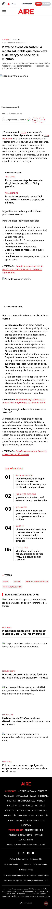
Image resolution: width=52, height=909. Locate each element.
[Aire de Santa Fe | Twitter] (23, 853)
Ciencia (41, 801)
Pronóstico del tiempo (20, 835)
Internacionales (26, 801)
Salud (33, 796)
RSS (46, 881)
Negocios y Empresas (27, 820)
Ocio (43, 820)
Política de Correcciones (19, 859)
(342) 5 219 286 (17, 896)
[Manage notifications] (46, 903)
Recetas (16, 39)
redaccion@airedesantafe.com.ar (37, 896)
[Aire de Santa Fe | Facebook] (18, 853)
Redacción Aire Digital (12, 113)
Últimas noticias (27, 791)
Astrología (42, 815)
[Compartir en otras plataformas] (42, 119)
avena (17, 582)
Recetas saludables (12, 587)
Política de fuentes (40, 864)
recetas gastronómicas (37, 582)
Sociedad (26, 825)
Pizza (5, 582)
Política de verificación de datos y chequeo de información (26, 875)
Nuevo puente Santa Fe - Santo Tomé (26, 845)
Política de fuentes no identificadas (17, 864)
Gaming (10, 820)
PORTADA (5, 39)
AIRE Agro (12, 806)
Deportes (40, 806)
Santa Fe (42, 791)
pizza (23, 132)
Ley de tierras (26, 840)
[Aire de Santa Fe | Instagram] (28, 853)
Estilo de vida (39, 810)
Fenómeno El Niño (34, 830)
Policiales (9, 796)
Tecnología (10, 815)
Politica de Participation (13, 881)
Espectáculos (26, 806)
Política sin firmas (26, 870)
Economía (43, 796)
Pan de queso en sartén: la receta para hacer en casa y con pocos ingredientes (22, 269)
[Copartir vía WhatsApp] (35, 119)
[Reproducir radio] (3, 3)
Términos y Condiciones (33, 881)
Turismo (22, 815)
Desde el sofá (23, 810)
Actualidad (22, 796)
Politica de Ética (36, 859)
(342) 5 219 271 (32, 894)
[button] (8, 12)
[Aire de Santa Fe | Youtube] (33, 853)
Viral (31, 815)
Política (11, 801)
